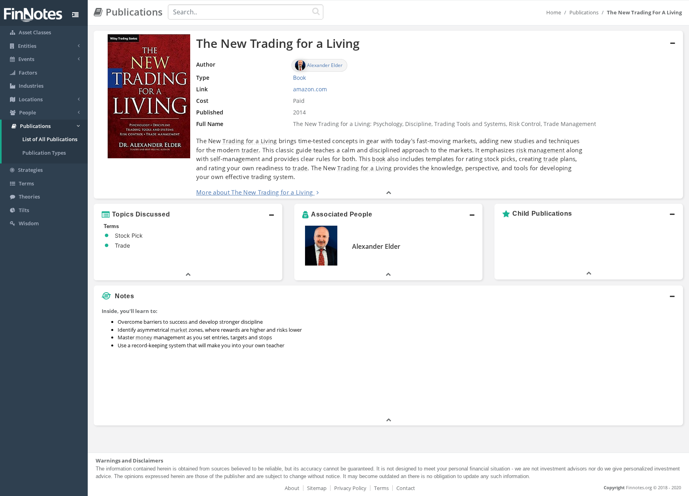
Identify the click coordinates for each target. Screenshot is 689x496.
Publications (583, 12)
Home (553, 12)
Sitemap (317, 488)
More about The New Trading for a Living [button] (254, 192)
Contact (405, 488)
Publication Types (44, 152)
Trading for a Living (249, 141)
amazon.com (310, 89)
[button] (388, 115)
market (178, 329)
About (292, 488)
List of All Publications (49, 139)
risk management (540, 150)
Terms (381, 488)
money (144, 337)
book (378, 159)
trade (551, 159)
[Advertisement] (608, 360)
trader (250, 150)
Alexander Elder (376, 246)
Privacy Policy (350, 488)
